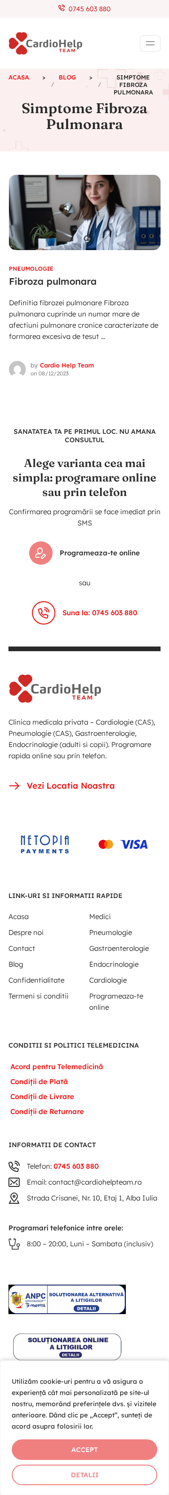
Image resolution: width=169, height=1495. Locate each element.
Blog (15, 964)
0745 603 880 (88, 9)
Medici (100, 916)
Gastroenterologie (119, 948)
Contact (21, 948)
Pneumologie (31, 268)
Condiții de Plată (39, 1081)
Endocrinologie (113, 964)
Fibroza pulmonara (53, 281)
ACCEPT (84, 1449)
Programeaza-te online (100, 552)
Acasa (18, 916)
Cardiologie (108, 980)
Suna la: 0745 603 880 (99, 612)
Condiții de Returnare (47, 1111)
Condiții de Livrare (42, 1096)
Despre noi (26, 932)
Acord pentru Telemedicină (56, 1066)
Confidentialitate (36, 980)
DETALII (85, 1475)
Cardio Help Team (67, 365)
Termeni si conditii (38, 996)
